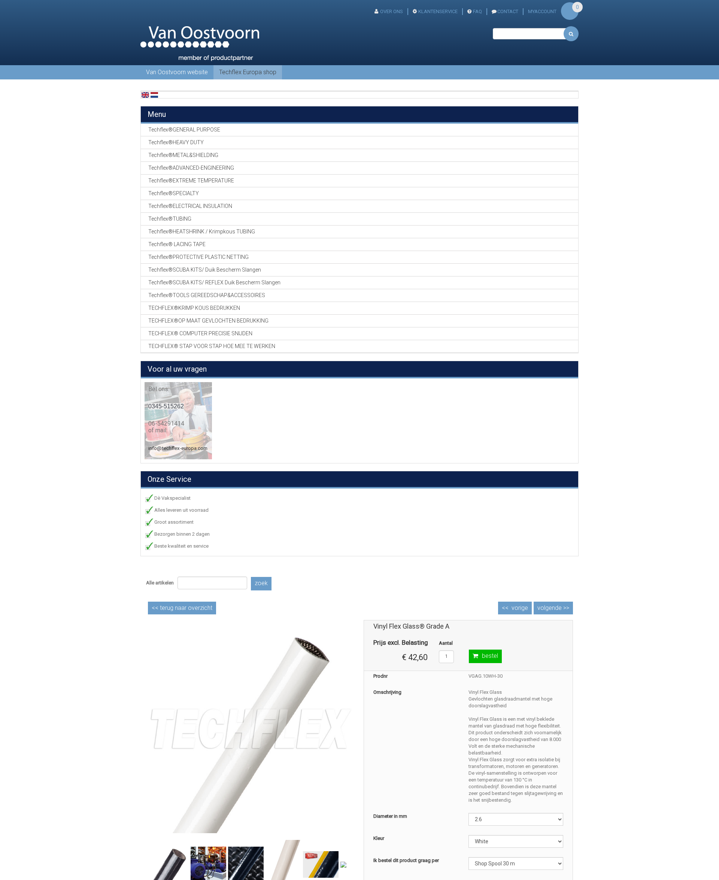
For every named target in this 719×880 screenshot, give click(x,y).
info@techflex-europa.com (177, 448)
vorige (520, 607)
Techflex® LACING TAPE (177, 244)
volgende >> (553, 607)
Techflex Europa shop (247, 72)
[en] (145, 94)
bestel (490, 655)
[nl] (154, 94)
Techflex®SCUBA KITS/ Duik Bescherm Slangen (204, 270)
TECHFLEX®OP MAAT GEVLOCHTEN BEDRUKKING (208, 321)
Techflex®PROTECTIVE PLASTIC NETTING (198, 257)
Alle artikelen (160, 583)
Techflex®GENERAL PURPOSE (184, 130)
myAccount (542, 11)
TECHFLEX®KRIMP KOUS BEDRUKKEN (194, 308)
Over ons (391, 11)
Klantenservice (438, 11)
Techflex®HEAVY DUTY (176, 142)
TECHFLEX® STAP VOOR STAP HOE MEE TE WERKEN (211, 346)
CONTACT (507, 11)
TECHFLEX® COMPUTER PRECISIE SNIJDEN (200, 333)
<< (182, 607)
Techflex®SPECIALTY (173, 193)
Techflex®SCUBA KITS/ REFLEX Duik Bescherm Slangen (214, 282)
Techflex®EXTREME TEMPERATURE (191, 181)
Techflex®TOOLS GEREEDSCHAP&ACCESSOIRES (206, 295)
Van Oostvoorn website (177, 72)
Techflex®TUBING (169, 219)
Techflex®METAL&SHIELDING (183, 155)
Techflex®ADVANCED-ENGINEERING (191, 168)
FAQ (477, 11)
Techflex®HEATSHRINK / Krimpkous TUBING (201, 232)
